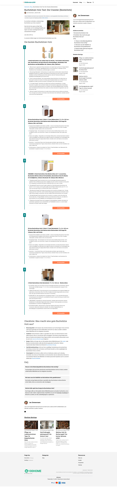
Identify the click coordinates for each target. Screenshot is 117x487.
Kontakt (80, 460)
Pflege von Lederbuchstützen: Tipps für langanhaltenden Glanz (30, 436)
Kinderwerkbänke (36, 358)
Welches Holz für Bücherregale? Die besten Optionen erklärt (61, 435)
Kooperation (80, 462)
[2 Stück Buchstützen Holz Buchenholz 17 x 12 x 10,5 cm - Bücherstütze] (48, 275)
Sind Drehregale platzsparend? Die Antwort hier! (45, 434)
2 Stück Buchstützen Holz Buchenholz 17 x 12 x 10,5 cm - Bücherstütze (48, 283)
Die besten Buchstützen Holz (80, 33)
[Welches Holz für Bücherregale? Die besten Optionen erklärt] (63, 428)
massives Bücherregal (37, 339)
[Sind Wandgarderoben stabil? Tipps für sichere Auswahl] (75, 88)
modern (64, 341)
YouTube (26, 460)
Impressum (85, 470)
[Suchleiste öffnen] (93, 2)
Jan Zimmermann (34, 402)
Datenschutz (90, 470)
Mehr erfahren (45, 17)
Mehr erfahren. (90, 473)
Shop (80, 2)
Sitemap (80, 465)
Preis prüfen (61, 99)
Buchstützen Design (51, 344)
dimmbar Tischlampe (62, 392)
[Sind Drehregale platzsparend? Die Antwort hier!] (47, 428)
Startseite (75, 2)
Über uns (89, 2)
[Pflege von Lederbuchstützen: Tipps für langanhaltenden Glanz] (31, 428)
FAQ (74, 38)
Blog (84, 2)
